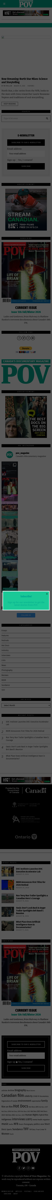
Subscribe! (26, 596)
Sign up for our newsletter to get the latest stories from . (26, 603)
